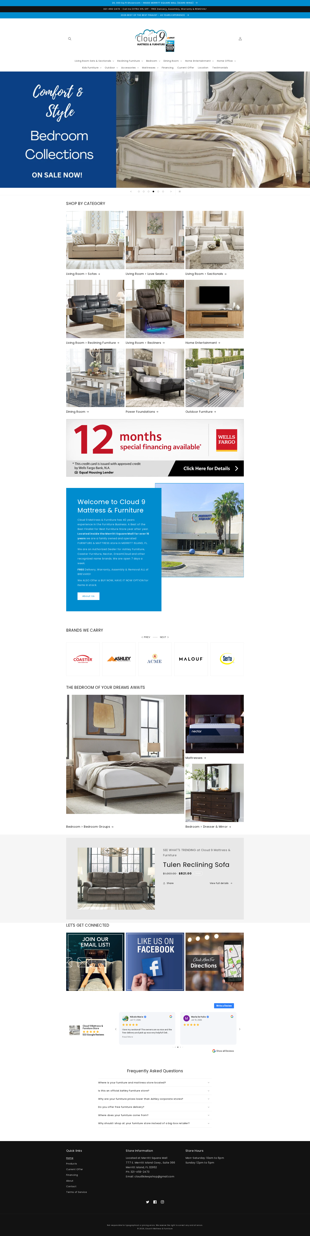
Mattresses (194, 758)
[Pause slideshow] (179, 191)
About (69, 1180)
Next (163, 637)
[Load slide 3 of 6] (148, 191)
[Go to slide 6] (173, 1047)
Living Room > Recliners (143, 343)
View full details (219, 883)
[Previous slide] (130, 191)
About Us (88, 596)
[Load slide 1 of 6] (138, 191)
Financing (72, 1175)
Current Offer (74, 1169)
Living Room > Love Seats (145, 274)
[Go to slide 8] (178, 1047)
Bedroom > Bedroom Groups (88, 826)
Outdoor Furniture (199, 412)
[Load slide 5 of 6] (158, 191)
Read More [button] (126, 1040)
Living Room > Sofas (81, 274)
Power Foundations (140, 412)
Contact (71, 1186)
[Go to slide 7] (175, 1047)
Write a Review (224, 1005)
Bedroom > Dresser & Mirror (207, 826)
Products (71, 1163)
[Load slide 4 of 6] (153, 191)
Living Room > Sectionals (204, 274)
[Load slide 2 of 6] (143, 191)
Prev (147, 637)
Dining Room (75, 412)
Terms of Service (76, 1192)
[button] (69, 38)
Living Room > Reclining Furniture (91, 343)
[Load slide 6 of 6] (163, 191)
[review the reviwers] (169, 1017)
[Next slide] (171, 191)
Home (69, 1158)
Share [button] (170, 883)
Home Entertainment (201, 343)
